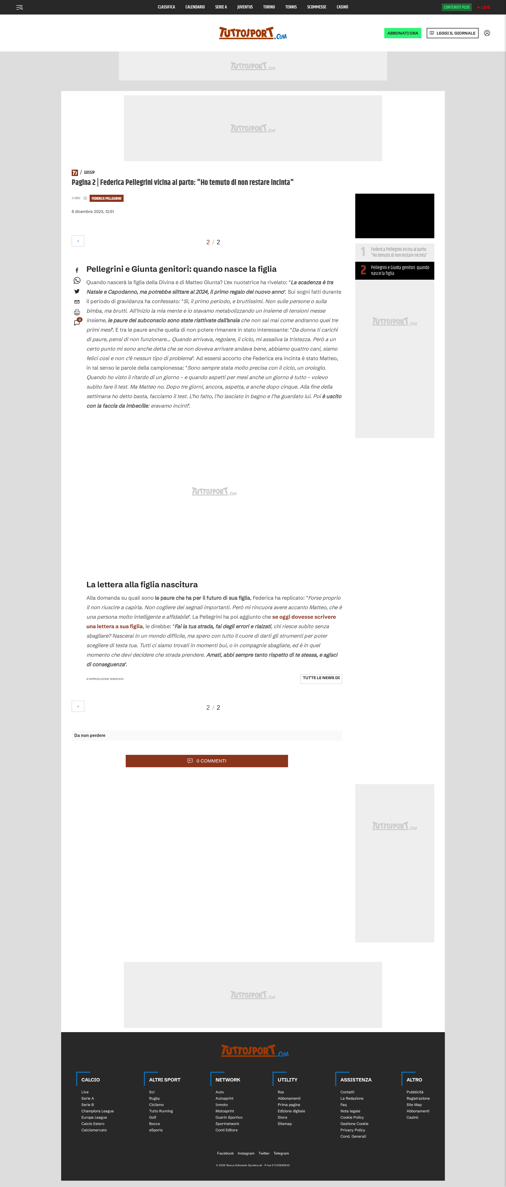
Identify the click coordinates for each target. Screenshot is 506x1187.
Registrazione (418, 1098)
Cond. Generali (353, 1136)
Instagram (246, 1153)
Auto (220, 1092)
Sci (151, 1092)
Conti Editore (227, 1130)
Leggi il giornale (456, 33)
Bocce (154, 1123)
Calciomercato (94, 1130)
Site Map (414, 1104)
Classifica (166, 7)
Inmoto (222, 1104)
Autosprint (224, 1098)
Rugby (154, 1098)
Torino (269, 7)
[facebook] (77, 270)
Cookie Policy (352, 1117)
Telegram (281, 1153)
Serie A (221, 7)
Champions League (97, 1111)
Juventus (245, 7)
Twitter (264, 1153)
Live (485, 7)
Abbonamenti (289, 1098)
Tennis (291, 7)
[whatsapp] (77, 280)
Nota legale (350, 1111)
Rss (281, 1092)
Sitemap (285, 1123)
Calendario (195, 7)
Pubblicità (415, 1092)
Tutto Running (161, 1111)
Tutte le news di (321, 677)
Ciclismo (156, 1104)
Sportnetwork (227, 1123)
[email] (77, 302)
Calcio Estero (92, 1123)
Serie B (87, 1104)
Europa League (94, 1117)
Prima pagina (289, 1104)
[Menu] (19, 7)
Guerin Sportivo (229, 1117)
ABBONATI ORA (402, 33)
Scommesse (316, 7)
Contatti (347, 1092)
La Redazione (351, 1098)
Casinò (342, 7)
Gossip (89, 173)
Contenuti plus (457, 7)
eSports (156, 1130)
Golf (152, 1117)
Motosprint (225, 1111)
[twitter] (77, 291)
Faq (343, 1104)
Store (282, 1117)
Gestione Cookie (354, 1123)
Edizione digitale (291, 1111)
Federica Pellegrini (106, 199)
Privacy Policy (352, 1130)
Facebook (225, 1153)
